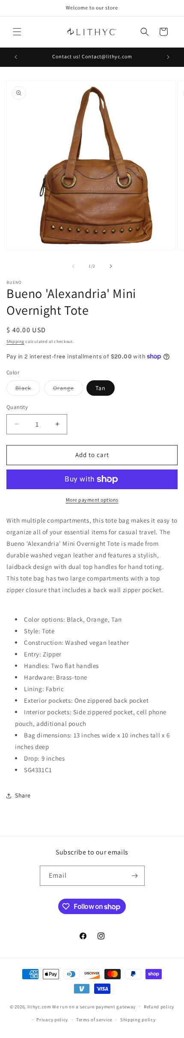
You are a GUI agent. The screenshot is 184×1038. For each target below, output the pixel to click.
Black (27, 390)
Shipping (15, 341)
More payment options (92, 499)
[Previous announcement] (15, 57)
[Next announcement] (168, 57)
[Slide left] (73, 266)
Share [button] (23, 795)
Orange (68, 390)
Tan (100, 388)
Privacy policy (52, 1020)
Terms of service (94, 1020)
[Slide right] (110, 266)
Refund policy (159, 1007)
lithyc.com (39, 1006)
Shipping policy (138, 1020)
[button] (17, 31)
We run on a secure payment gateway (94, 1006)
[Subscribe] (134, 876)
